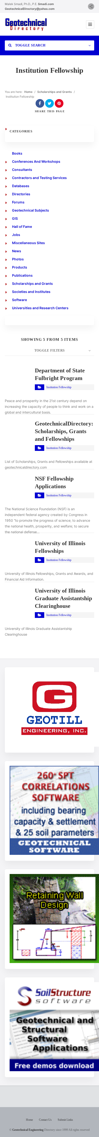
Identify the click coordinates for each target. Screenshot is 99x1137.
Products (19, 267)
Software (19, 300)
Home (28, 92)
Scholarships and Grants (54, 92)
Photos (18, 259)
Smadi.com (46, 4)
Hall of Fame (22, 226)
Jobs (16, 235)
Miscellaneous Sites (28, 243)
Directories (21, 194)
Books (17, 153)
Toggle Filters (49, 350)
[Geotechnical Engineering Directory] (26, 24)
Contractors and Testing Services (39, 178)
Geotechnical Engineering (27, 1129)
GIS (15, 218)
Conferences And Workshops (36, 161)
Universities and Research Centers (40, 308)
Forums (18, 202)
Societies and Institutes (31, 292)
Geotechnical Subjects (30, 210)
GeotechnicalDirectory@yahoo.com (30, 9)
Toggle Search (29, 45)
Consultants (22, 170)
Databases (20, 186)
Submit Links (65, 1119)
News (16, 251)
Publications (22, 275)
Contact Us (45, 1119)
